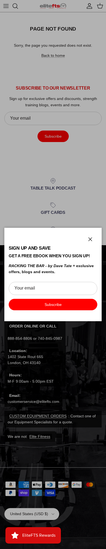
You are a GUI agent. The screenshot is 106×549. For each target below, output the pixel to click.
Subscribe (53, 304)
